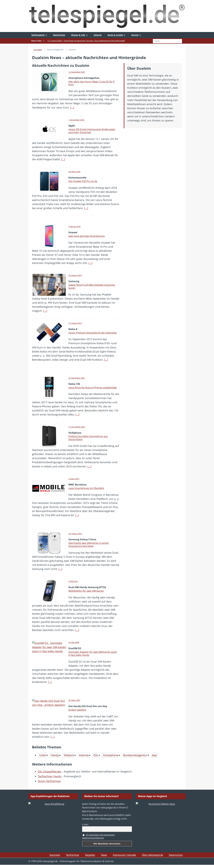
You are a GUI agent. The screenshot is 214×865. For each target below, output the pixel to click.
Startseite (54, 855)
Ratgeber (90, 855)
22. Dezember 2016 (76, 378)
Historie (98, 35)
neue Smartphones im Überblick (86, 488)
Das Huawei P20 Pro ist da (82, 181)
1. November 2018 (76, 120)
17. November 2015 (76, 427)
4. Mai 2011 (73, 581)
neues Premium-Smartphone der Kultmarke (92, 332)
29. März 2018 (74, 171)
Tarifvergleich (38, 35)
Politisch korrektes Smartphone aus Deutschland (88, 438)
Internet (84, 755)
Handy (55, 755)
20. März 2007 (74, 700)
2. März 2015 (73, 478)
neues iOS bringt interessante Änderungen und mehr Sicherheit (91, 131)
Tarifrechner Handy (50, 776)
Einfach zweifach (77, 709)
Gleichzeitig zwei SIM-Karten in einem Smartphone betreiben (88, 544)
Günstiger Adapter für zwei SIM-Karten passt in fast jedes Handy (92, 653)
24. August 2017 (75, 275)
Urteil (42, 755)
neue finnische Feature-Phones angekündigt (92, 387)
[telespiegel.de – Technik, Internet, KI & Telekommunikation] (107, 16)
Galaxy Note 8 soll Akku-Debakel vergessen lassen (91, 286)
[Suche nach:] (167, 40)
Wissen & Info (78, 35)
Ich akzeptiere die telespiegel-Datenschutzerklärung (98, 836)
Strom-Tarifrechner (49, 781)
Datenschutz (176, 855)
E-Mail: (85, 824)
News (104, 855)
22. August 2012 (75, 533)
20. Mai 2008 (73, 642)
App (154, 755)
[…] (72, 107)
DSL (95, 755)
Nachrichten (59, 35)
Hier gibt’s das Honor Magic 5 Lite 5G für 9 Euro (91, 83)
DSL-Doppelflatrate (50, 771)
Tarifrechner (72, 855)
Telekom (69, 755)
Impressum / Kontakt (124, 855)
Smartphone (110, 755)
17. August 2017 (75, 323)
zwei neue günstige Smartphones (86, 236)
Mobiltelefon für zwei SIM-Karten (86, 590)
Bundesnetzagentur (135, 755)
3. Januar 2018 (74, 226)
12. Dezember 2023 (76, 72)
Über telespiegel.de (152, 855)
